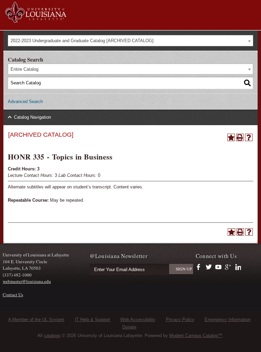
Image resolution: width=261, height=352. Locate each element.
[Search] (247, 83)
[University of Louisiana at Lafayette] (35, 19)
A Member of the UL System (36, 319)
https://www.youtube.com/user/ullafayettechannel (218, 267)
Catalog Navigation (32, 117)
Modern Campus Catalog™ (195, 335)
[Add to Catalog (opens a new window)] (231, 137)
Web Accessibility (137, 319)
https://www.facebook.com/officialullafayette (200, 267)
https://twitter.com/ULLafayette (209, 267)
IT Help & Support (92, 319)
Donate (129, 327)
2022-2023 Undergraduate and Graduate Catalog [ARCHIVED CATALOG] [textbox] (82, 40)
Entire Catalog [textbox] (24, 69)
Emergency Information (227, 319)
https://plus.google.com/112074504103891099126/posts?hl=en (228, 267)
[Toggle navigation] (252, 6)
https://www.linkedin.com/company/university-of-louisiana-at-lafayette (237, 267)
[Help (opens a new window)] (249, 137)
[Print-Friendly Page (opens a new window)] (240, 137)
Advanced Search (25, 101)
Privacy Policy (180, 319)
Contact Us (13, 294)
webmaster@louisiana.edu (27, 281)
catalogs (52, 335)
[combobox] (130, 40)
